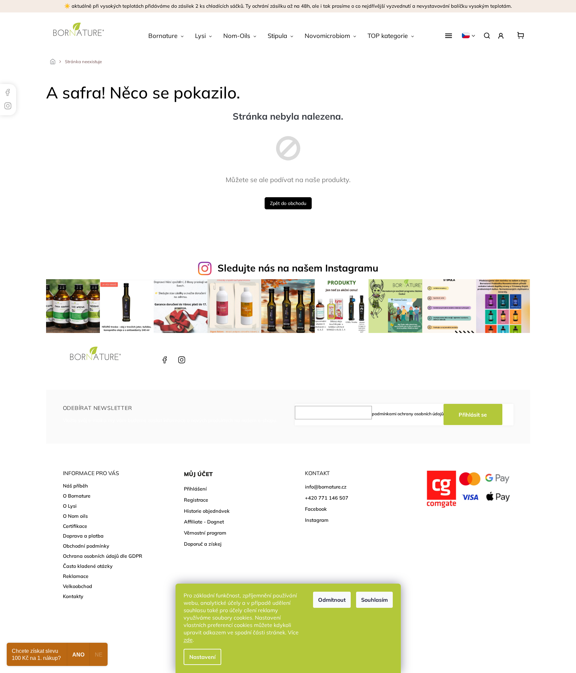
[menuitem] (166, 36)
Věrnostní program (205, 533)
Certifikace (75, 526)
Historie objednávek (207, 511)
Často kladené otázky (88, 566)
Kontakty (73, 596)
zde (188, 639)
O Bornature (76, 496)
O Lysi (70, 506)
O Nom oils (75, 516)
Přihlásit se (473, 414)
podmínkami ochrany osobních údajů (408, 413)
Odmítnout (332, 599)
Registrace (196, 500)
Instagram (181, 360)
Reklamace (75, 576)
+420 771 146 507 (147, 360)
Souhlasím (374, 599)
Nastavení (202, 657)
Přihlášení (195, 489)
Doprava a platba (83, 536)
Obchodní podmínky (86, 546)
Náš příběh (75, 486)
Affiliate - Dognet (204, 522)
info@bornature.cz (326, 487)
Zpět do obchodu (288, 203)
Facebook (164, 360)
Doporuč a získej (203, 544)
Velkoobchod (77, 586)
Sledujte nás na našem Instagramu (298, 268)
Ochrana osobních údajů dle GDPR (102, 556)
